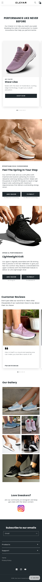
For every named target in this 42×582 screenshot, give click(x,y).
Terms (4, 558)
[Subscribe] (36, 533)
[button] (2, 2)
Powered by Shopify (26, 578)
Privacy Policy (6, 560)
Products (6, 544)
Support (5, 550)
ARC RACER (11, 194)
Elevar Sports (18, 578)
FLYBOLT (30, 194)
